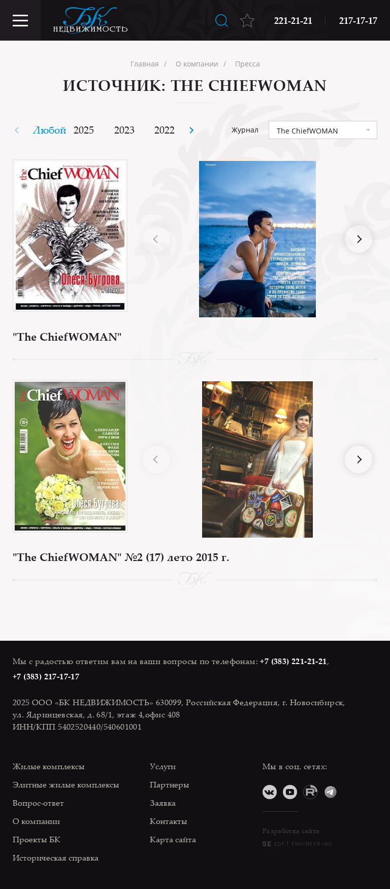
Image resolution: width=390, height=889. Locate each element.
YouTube (290, 792)
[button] (190, 130)
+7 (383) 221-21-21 (293, 661)
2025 (84, 130)
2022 (164, 130)
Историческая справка (56, 857)
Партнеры (169, 784)
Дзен (351, 792)
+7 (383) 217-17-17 (46, 676)
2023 (124, 130)
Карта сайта (173, 839)
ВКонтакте (270, 792)
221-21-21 (293, 20)
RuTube (310, 792)
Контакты (168, 821)
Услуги (163, 766)
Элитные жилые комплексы (66, 784)
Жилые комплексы (49, 766)
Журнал (245, 130)
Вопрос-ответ (38, 802)
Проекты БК (36, 839)
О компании (36, 821)
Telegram (330, 792)
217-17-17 (358, 20)
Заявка (163, 802)
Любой (50, 130)
